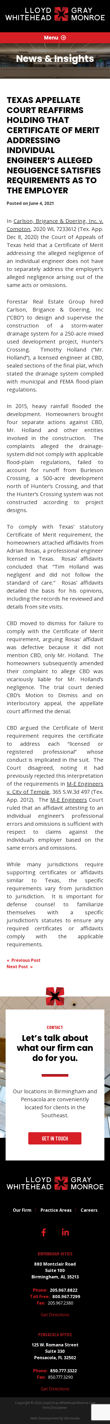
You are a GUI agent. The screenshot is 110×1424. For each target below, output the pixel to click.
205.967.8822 (63, 1290)
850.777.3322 (63, 1371)
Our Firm (22, 1210)
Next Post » (20, 967)
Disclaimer (59, 1407)
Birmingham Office (55, 1254)
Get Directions (55, 1315)
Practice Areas (56, 1210)
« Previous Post (24, 960)
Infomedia (72, 1418)
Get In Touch (55, 1138)
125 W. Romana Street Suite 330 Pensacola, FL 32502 (55, 1351)
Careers (89, 1210)
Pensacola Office (55, 1334)
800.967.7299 (66, 1296)
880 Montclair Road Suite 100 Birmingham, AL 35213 (55, 1270)
